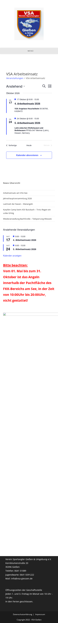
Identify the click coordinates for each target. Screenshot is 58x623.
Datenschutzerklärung (22, 614)
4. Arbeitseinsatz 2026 (27, 103)
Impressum (40, 614)
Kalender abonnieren (27, 155)
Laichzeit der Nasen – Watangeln (18, 204)
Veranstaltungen (14, 78)
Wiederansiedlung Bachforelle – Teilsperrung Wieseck (27, 218)
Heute (29, 145)
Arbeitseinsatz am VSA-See (15, 193)
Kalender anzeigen (12, 255)
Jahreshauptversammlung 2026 (17, 198)
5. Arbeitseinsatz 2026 (27, 123)
